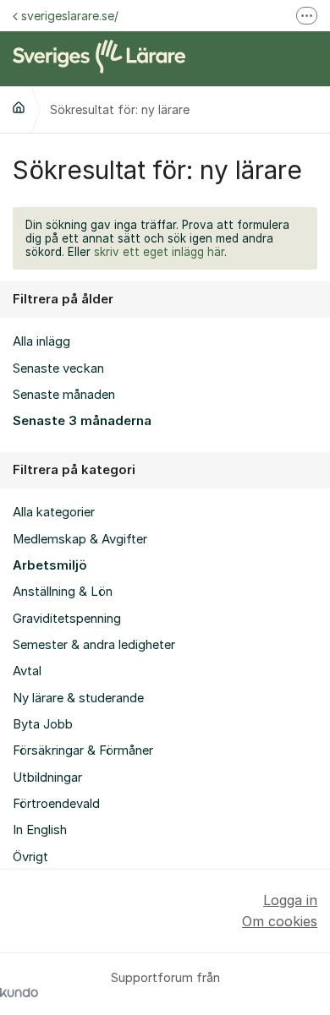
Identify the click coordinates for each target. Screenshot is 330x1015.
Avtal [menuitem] (27, 671)
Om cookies (279, 921)
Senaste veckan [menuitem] (58, 368)
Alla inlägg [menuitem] (41, 341)
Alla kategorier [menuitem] (54, 512)
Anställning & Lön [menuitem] (63, 591)
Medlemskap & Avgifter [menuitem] (80, 539)
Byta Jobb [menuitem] (43, 724)
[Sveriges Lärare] (18, 107)
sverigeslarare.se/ (69, 15)
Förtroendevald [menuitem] (56, 803)
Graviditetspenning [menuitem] (67, 618)
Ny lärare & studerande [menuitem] (78, 698)
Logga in (290, 900)
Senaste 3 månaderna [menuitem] (82, 420)
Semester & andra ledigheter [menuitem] (94, 644)
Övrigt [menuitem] (30, 857)
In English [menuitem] (40, 830)
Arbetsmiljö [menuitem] (50, 565)
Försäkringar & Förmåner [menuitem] (83, 750)
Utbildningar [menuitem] (47, 777)
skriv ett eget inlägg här (159, 252)
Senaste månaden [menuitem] (64, 394)
